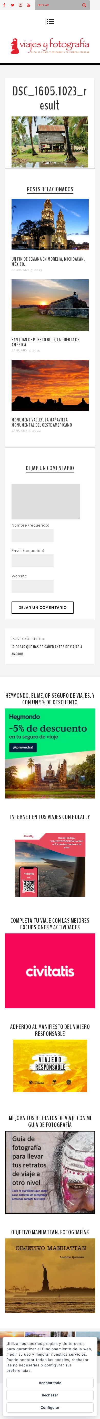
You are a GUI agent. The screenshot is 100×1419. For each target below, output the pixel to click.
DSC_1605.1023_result (49, 98)
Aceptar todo (50, 1383)
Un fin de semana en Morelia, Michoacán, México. (48, 261)
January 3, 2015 (26, 350)
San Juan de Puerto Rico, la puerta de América (45, 342)
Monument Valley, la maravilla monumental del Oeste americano (42, 422)
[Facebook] (7, 5)
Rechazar (50, 1395)
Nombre (30, 525)
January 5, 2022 (26, 430)
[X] (15, 5)
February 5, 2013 (27, 270)
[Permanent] (50, 249)
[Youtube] (31, 5)
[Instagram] (23, 5)
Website (19, 576)
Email (28, 551)
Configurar (50, 1407)
